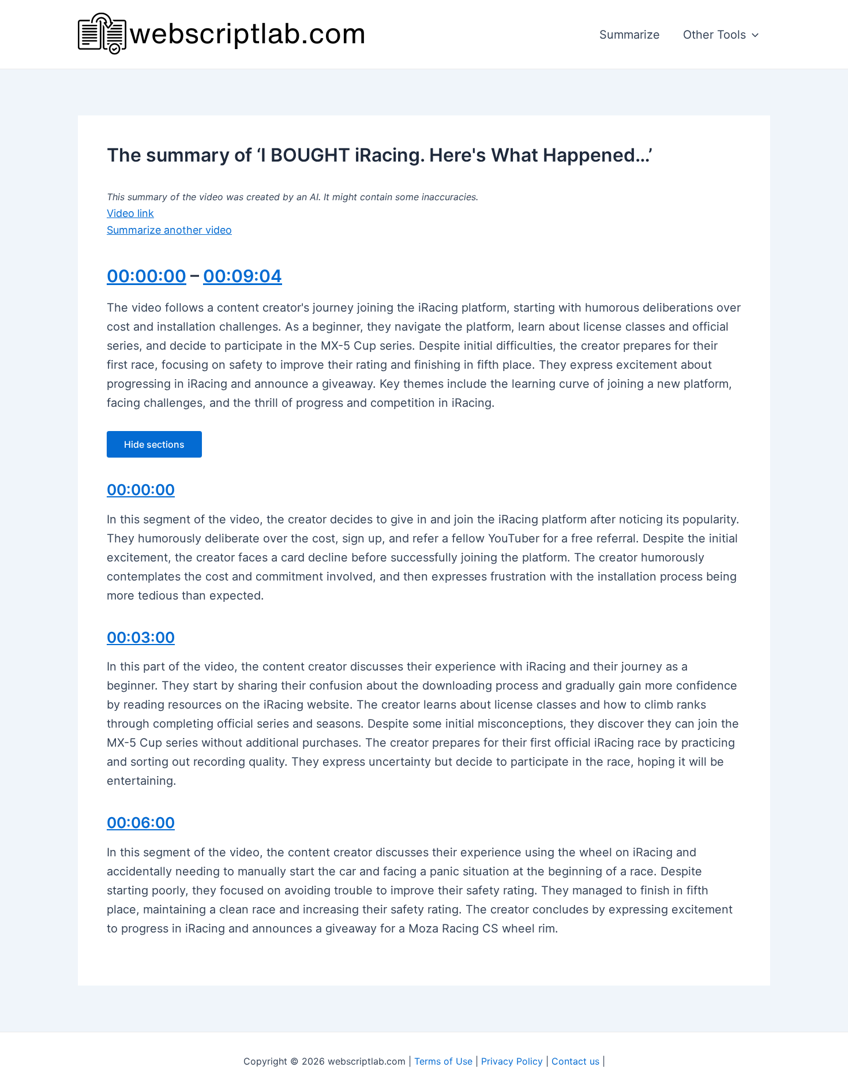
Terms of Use (443, 1061)
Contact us (575, 1061)
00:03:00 (141, 637)
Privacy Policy (512, 1061)
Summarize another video (169, 230)
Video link (130, 213)
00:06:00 (141, 822)
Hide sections (154, 444)
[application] (752, 35)
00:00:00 (146, 275)
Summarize (629, 35)
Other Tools (714, 35)
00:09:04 (242, 275)
